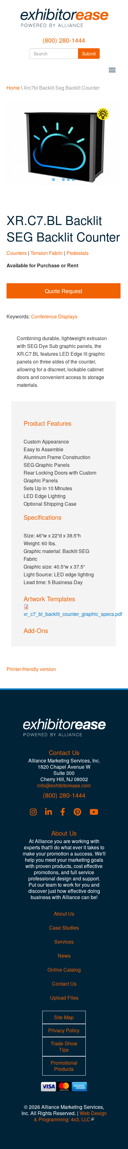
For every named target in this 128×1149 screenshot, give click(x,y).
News (64, 955)
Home (13, 87)
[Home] (64, 17)
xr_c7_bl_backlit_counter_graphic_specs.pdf (73, 613)
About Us (64, 913)
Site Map (64, 1017)
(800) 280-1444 (64, 40)
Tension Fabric (46, 252)
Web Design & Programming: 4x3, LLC (70, 1116)
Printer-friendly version (31, 669)
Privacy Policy (64, 1030)
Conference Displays (54, 316)
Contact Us (64, 983)
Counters (17, 252)
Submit (91, 53)
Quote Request (63, 291)
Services (64, 941)
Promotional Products (64, 1065)
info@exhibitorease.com (64, 785)
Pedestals (77, 252)
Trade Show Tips (64, 1046)
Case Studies (64, 927)
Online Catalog (64, 969)
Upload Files (64, 997)
